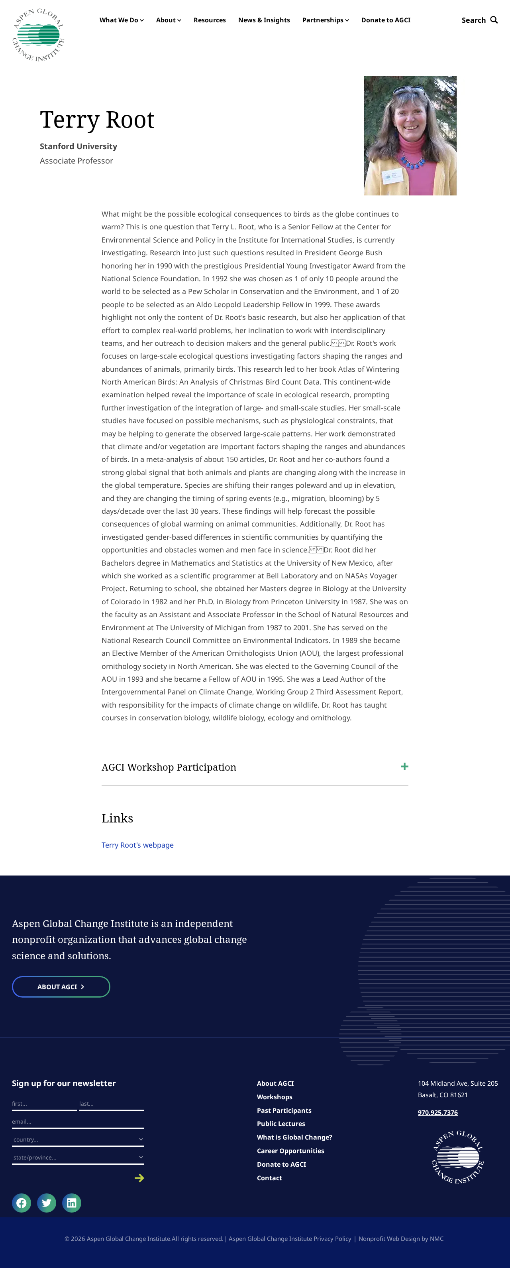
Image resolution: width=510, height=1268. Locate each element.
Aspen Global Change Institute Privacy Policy (290, 1238)
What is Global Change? (294, 1137)
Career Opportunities (290, 1150)
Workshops (274, 1096)
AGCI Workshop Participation (169, 766)
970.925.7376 (438, 1112)
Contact (269, 1177)
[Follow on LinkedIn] (71, 1203)
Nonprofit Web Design (389, 1238)
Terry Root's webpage (138, 845)
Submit (78, 1178)
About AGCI (275, 1083)
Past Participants (284, 1110)
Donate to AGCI (281, 1164)
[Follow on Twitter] (46, 1203)
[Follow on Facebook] (21, 1203)
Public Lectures (281, 1123)
